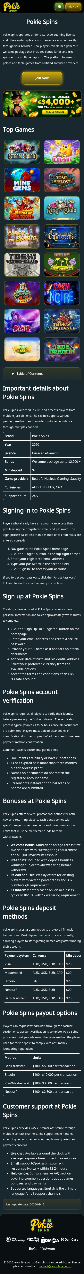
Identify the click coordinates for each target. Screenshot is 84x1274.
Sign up (73, 6)
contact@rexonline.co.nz (55, 1266)
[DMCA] (50, 1240)
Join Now (42, 78)
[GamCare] (69, 1240)
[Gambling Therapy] (33, 1240)
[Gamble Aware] (42, 1249)
